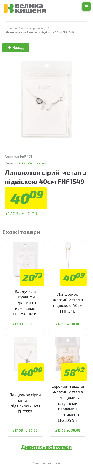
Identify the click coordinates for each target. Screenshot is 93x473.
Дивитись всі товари (46, 447)
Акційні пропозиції (33, 28)
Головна (11, 28)
